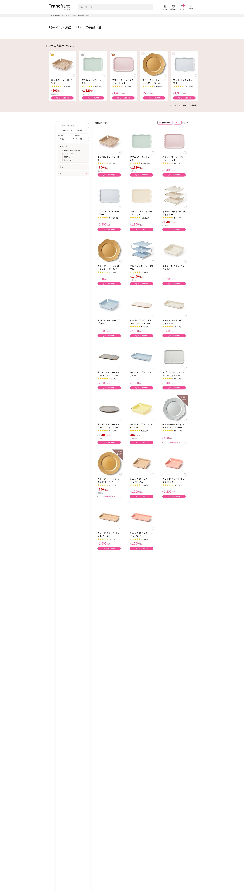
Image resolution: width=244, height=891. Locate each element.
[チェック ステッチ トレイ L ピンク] (141, 517)
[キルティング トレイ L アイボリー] (174, 305)
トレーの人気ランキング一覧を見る (184, 105)
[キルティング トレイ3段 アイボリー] (174, 196)
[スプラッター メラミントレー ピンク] (123, 64)
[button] (86, 125)
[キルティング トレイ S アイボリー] (174, 250)
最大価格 (77, 135)
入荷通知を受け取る (174, 442)
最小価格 (60, 135)
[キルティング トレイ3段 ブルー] (141, 250)
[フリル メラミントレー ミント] (93, 64)
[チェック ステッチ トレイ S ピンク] (174, 463)
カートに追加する (64, 98)
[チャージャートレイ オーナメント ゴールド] (154, 64)
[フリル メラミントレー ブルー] (184, 64)
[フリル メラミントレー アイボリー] (141, 196)
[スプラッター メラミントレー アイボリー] (174, 356)
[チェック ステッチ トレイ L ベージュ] (109, 517)
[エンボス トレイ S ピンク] (62, 64)
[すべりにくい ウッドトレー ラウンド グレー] (109, 409)
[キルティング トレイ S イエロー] (141, 409)
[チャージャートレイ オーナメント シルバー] (174, 409)
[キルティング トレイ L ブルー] (141, 356)
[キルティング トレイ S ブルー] (109, 305)
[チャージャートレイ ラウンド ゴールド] (109, 463)
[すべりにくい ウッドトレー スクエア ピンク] (141, 305)
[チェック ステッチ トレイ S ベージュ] (141, 463)
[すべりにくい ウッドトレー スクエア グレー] (109, 356)
